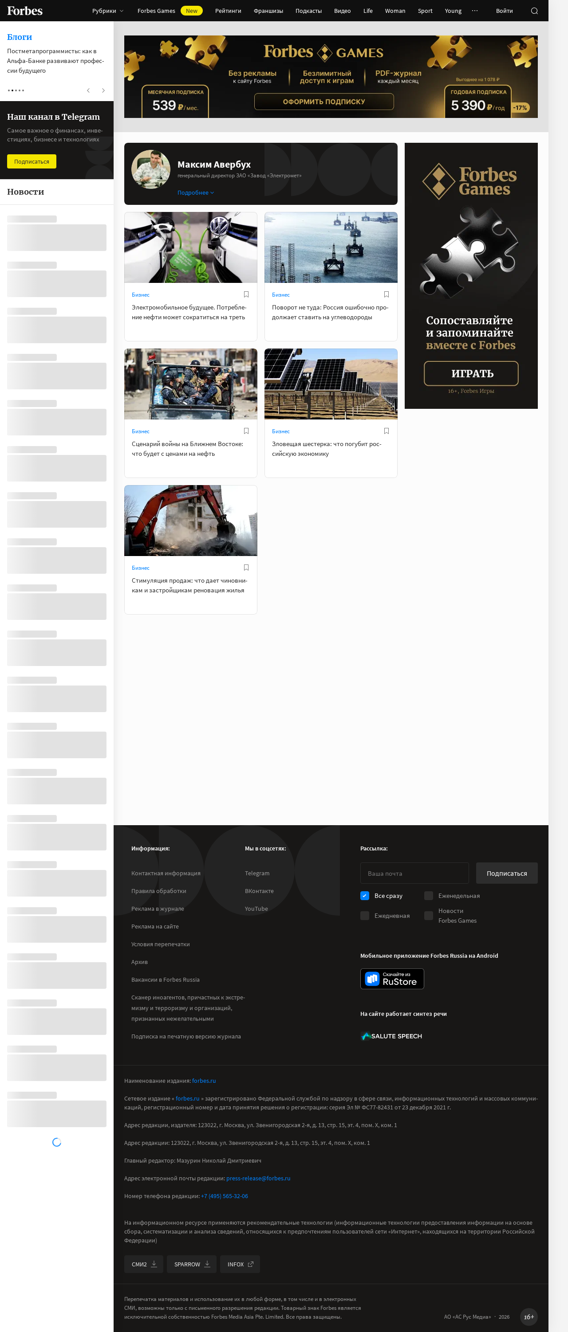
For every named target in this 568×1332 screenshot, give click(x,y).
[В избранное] (246, 294)
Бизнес (141, 294)
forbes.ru (204, 1081)
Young (453, 11)
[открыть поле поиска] (534, 11)
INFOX (236, 1264)
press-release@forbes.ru (258, 1178)
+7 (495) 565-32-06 (224, 1196)
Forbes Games (167, 11)
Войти (504, 11)
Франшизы (268, 11)
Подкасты (309, 11)
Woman (395, 11)
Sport (425, 11)
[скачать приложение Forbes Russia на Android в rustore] (392, 979)
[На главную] (25, 10)
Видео (342, 11)
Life (368, 11)
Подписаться (507, 873)
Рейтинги (228, 11)
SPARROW (187, 1264)
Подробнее (193, 192)
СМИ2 (139, 1264)
